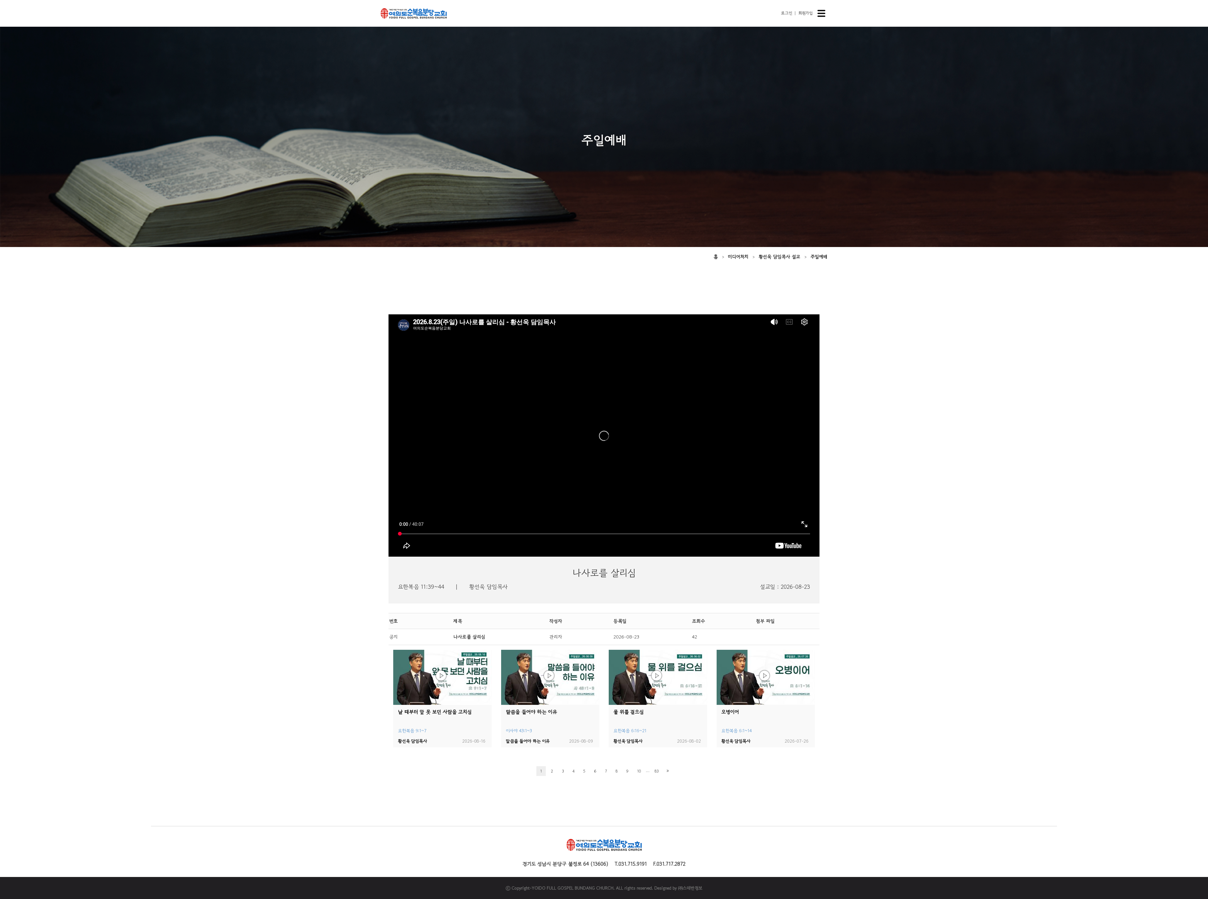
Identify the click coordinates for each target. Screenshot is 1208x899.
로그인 (786, 13)
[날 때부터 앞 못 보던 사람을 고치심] (442, 677)
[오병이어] (766, 677)
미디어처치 (738, 256)
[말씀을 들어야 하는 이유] (550, 677)
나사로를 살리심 (469, 636)
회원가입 (805, 13)
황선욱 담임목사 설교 (779, 256)
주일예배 (818, 256)
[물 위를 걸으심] (658, 677)
